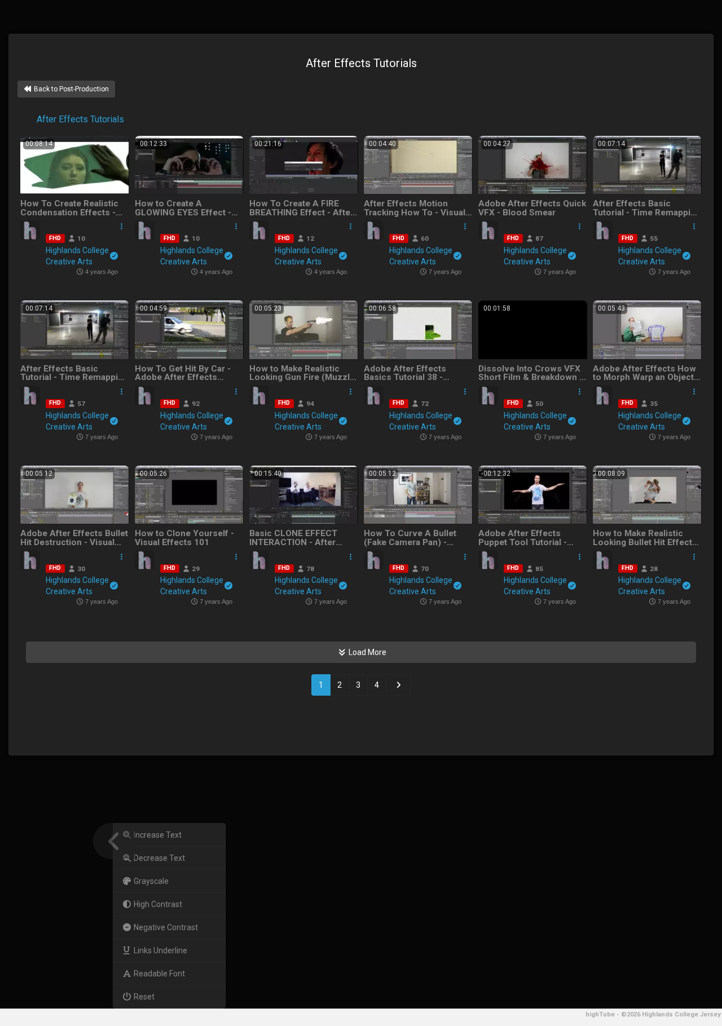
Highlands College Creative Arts (77, 256)
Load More (366, 652)
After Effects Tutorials (79, 119)
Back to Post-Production (70, 89)
